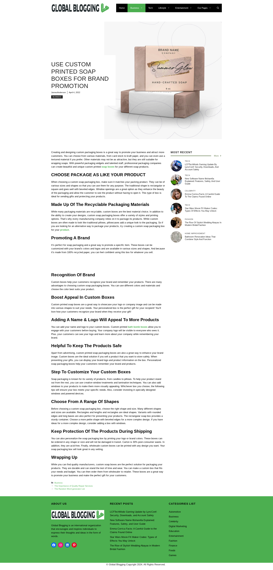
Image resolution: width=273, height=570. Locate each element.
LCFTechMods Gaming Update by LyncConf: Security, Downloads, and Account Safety (202, 167)
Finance (173, 545)
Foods (172, 550)
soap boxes (108, 166)
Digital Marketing (178, 526)
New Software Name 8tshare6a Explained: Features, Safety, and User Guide (202, 181)
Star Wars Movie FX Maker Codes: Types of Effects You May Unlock (201, 209)
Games (172, 555)
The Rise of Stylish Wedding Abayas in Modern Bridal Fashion (203, 223)
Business (134, 8)
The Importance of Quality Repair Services (73, 486)
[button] (218, 8)
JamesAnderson (58, 92)
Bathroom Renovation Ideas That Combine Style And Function (200, 237)
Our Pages (202, 8)
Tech (150, 8)
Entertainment (181, 8)
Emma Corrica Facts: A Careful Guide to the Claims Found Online (202, 195)
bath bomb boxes (137, 327)
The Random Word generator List (69, 489)
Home (122, 8)
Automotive (175, 511)
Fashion (173, 540)
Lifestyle (162, 8)
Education (174, 531)
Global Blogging (59, 525)
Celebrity (173, 521)
